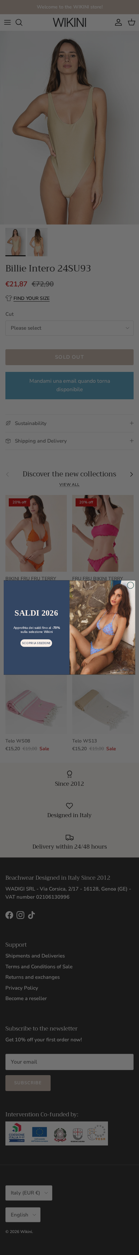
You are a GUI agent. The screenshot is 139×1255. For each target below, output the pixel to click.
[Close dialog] (130, 585)
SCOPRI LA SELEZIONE (36, 643)
